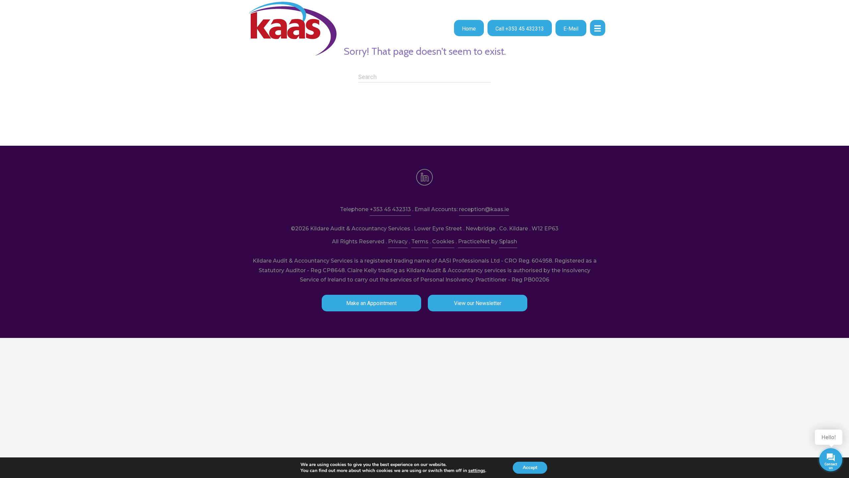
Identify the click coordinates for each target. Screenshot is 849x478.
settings (476, 471)
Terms (419, 241)
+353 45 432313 (390, 209)
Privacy (398, 241)
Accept (530, 467)
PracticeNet (474, 241)
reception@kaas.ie (484, 209)
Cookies (443, 241)
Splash (508, 241)
